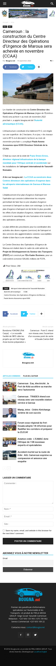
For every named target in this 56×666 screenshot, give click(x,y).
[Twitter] (35, 635)
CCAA (25, 292)
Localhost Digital (40, 652)
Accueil (5, 22)
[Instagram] (28, 635)
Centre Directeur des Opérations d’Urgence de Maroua (24, 295)
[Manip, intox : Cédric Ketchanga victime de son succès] (9, 413)
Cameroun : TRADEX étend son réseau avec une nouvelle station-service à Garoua (35, 399)
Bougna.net (10, 61)
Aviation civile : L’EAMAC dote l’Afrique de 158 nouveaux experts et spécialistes (33, 442)
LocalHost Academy (18, 654)
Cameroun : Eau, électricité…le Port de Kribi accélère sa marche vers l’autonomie (35, 386)
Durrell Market (33, 654)
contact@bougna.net (35, 627)
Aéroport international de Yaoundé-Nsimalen (28, 288)
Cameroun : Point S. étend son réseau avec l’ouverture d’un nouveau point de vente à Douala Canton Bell (40, 334)
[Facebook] (20, 635)
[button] (52, 3)
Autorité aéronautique (12, 292)
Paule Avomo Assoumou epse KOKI (17, 298)
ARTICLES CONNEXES (11, 376)
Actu (12, 22)
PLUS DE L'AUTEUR (30, 376)
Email (5, 558)
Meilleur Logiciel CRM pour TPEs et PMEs (29, 660)
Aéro (10, 27)
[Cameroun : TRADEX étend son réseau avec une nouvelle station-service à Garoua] (9, 399)
